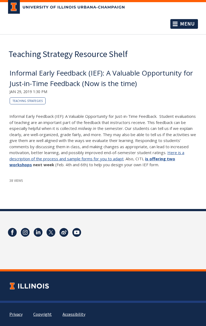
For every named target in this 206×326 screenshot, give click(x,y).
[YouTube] (77, 232)
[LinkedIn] (38, 232)
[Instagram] (25, 232)
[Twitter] (51, 232)
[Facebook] (12, 232)
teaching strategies (28, 101)
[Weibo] (64, 232)
